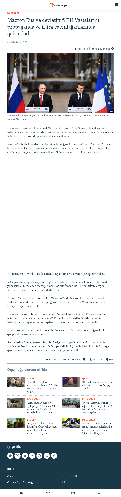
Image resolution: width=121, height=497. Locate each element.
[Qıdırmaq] (99, 493)
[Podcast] (54, 456)
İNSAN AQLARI (33, 399)
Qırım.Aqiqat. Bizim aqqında (22, 482)
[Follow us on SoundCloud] (32, 456)
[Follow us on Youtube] (25, 456)
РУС (73, 493)
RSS (64, 482)
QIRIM (85, 379)
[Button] (81, 49)
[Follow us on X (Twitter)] (17, 456)
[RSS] (47, 456)
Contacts (12, 476)
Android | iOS (69, 476)
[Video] (21, 493)
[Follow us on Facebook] (10, 456)
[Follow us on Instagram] (39, 456)
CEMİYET (31, 379)
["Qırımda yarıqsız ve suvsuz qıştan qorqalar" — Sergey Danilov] (71, 382)
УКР (48, 493)
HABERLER (13, 13)
